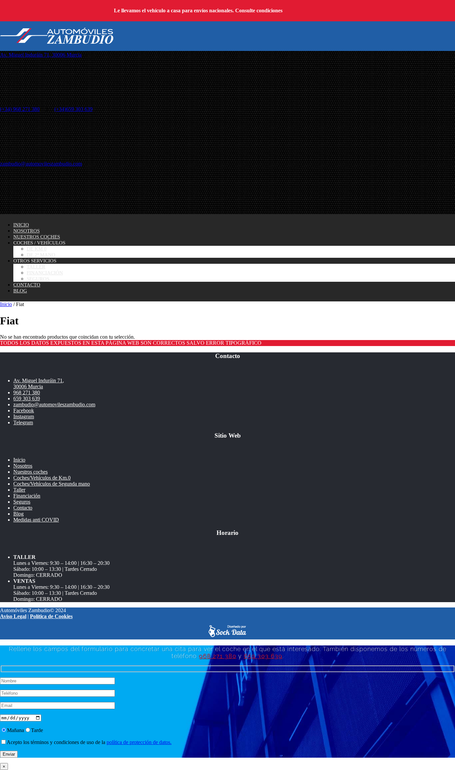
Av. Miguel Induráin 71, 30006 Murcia (41, 55)
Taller (36, 266)
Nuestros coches (30, 472)
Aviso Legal (13, 616)
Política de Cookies (51, 616)
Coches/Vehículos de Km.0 (42, 478)
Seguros (38, 278)
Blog (20, 290)
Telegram (23, 422)
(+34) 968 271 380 (20, 109)
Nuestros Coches (36, 236)
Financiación (45, 272)
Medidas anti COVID (36, 520)
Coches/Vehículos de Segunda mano (51, 484)
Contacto (26, 284)
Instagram (23, 416)
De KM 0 (37, 248)
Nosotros (26, 230)
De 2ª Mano (41, 254)
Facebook (23, 410)
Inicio (21, 224)
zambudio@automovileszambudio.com (41, 164)
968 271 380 (26, 392)
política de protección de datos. (139, 742)
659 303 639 (26, 398)
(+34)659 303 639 (73, 109)
